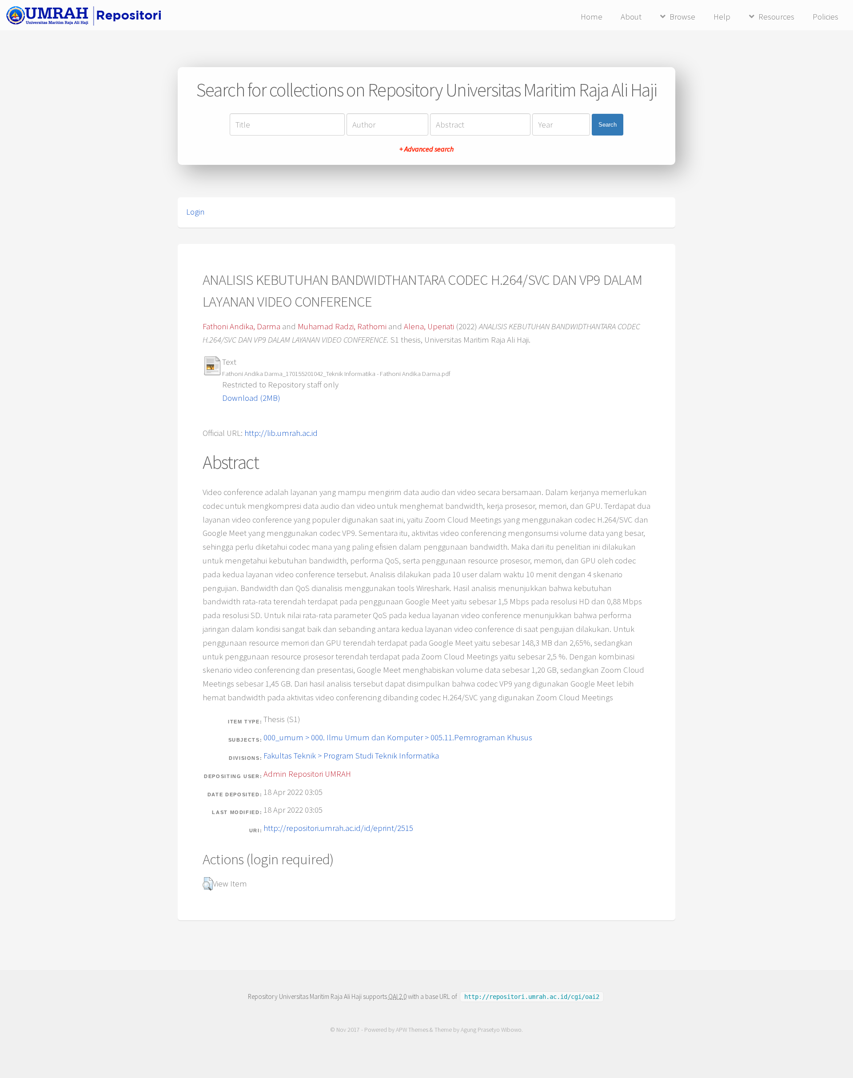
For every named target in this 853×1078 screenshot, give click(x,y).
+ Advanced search (426, 148)
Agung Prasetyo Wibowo (491, 1030)
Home (591, 17)
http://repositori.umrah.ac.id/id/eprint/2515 (338, 828)
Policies (825, 17)
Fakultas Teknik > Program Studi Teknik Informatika (351, 756)
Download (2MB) (251, 398)
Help (721, 17)
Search (607, 124)
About (631, 17)
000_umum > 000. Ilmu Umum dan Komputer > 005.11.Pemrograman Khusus (397, 737)
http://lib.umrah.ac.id (281, 433)
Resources (776, 17)
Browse (682, 17)
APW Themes (412, 1030)
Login (195, 212)
